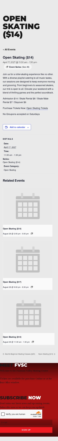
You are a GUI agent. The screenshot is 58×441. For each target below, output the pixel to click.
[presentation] (27, 206)
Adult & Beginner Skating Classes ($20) (19, 354)
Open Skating (10, 169)
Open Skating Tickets (37, 108)
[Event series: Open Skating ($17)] (32, 287)
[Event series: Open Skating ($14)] (33, 342)
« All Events (9, 49)
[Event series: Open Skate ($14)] (32, 233)
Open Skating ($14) (11, 162)
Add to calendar (17, 127)
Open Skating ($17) (12, 281)
